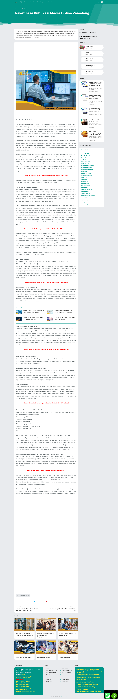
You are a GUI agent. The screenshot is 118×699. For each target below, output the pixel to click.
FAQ (21, 2)
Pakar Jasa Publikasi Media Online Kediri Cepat (66, 656)
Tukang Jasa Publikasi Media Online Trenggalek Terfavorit (33, 318)
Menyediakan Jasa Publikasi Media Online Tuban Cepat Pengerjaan (64, 311)
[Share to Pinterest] (46, 602)
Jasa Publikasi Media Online (23, 595)
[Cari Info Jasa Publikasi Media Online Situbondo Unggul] (50, 319)
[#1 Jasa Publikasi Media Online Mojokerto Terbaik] (68, 624)
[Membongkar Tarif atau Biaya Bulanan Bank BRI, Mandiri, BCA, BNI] (84, 97)
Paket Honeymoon (66, 672)
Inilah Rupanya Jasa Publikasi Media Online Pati (63, 609)
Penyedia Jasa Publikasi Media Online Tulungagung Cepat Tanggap (33, 311)
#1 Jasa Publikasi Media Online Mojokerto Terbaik (67, 634)
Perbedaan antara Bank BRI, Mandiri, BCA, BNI (95, 109)
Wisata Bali (48, 679)
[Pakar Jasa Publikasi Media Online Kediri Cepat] (68, 647)
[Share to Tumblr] (70, 602)
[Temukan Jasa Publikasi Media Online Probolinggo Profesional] (24, 624)
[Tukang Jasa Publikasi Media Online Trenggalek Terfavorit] (19, 319)
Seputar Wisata (65, 677)
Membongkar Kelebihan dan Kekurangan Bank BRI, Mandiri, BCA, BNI (95, 83)
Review (63, 674)
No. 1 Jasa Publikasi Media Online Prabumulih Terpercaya (24, 656)
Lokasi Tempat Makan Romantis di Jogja (94, 120)
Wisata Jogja (49, 681)
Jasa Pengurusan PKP (67, 670)
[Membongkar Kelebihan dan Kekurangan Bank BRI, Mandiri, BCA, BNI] (84, 84)
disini (23, 674)
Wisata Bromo (65, 679)
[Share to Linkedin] (58, 602)
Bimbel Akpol (40, 2)
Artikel (25, 2)
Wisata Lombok (65, 681)
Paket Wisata (49, 674)
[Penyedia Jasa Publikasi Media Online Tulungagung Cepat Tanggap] (19, 312)
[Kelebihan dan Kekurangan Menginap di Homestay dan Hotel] (84, 134)
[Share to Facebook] (22, 602)
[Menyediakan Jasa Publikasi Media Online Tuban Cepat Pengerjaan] (50, 312)
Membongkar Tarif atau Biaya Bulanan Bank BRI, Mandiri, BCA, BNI (95, 96)
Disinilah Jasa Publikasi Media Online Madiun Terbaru (45, 656)
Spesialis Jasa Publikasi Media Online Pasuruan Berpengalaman (45, 635)
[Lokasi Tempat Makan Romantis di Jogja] (84, 122)
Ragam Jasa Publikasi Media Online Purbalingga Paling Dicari (27, 609)
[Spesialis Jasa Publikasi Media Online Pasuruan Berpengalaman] (46, 624)
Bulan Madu (65, 668)
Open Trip (32, 2)
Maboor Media (64, 696)
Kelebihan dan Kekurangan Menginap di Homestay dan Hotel (95, 133)
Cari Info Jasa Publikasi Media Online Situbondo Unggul (65, 318)
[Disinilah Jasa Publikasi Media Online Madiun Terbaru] (46, 647)
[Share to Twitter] (34, 602)
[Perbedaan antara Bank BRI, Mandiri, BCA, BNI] (84, 111)
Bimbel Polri (51, 2)
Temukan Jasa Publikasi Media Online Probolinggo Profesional (24, 634)
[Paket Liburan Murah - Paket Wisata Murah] (15, 2)
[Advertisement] (46, 54)
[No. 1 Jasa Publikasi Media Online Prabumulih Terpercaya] (24, 647)
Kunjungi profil (88, 48)
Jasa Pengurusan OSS (51, 670)
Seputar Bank (49, 677)
